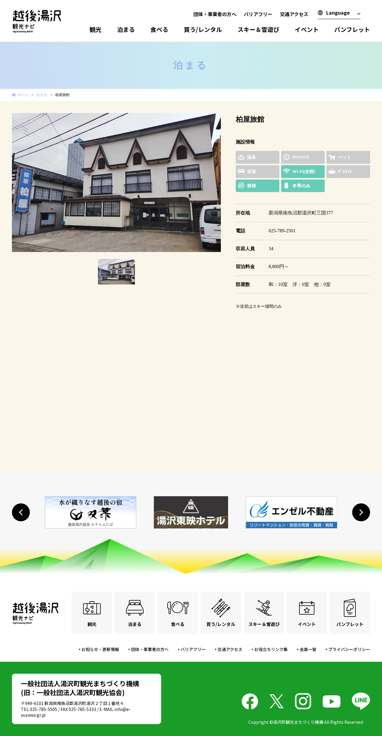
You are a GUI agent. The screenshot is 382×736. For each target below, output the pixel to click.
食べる (159, 29)
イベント (307, 29)
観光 (95, 29)
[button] (21, 512)
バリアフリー (258, 14)
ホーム (23, 95)
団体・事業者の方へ (214, 14)
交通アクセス (294, 14)
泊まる (126, 29)
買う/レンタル (203, 29)
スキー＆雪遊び (258, 29)
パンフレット (352, 29)
